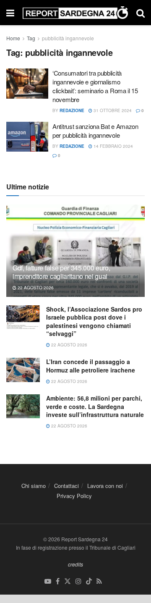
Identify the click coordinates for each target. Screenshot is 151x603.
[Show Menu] (10, 12)
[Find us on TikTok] (89, 581)
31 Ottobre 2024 (112, 110)
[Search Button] (140, 12)
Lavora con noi (105, 486)
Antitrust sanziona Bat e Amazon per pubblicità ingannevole (95, 130)
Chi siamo (33, 486)
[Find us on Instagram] (78, 581)
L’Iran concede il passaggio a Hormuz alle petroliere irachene (90, 365)
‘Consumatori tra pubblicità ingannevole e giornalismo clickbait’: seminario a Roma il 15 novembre (95, 86)
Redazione (72, 110)
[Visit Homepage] (75, 12)
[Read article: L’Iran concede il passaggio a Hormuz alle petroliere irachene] (23, 370)
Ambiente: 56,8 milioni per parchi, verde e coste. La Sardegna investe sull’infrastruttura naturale (95, 406)
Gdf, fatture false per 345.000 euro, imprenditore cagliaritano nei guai (61, 272)
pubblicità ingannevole (68, 38)
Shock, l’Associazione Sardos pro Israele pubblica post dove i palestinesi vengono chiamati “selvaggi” (94, 321)
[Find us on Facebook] (58, 581)
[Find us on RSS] (99, 581)
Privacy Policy (74, 496)
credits (75, 564)
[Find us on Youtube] (47, 581)
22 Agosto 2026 (35, 288)
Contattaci (66, 486)
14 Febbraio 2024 (112, 146)
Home (13, 38)
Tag (31, 38)
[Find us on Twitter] (67, 581)
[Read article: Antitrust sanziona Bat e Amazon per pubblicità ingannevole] (27, 137)
